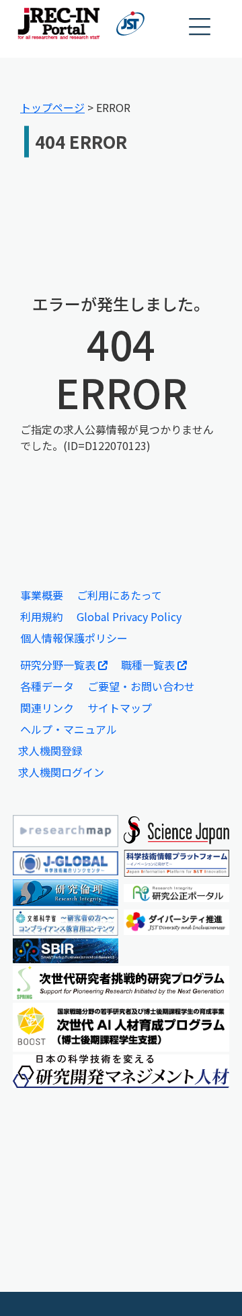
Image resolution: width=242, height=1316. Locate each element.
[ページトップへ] (211, 1285)
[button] (200, 27)
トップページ (52, 107)
